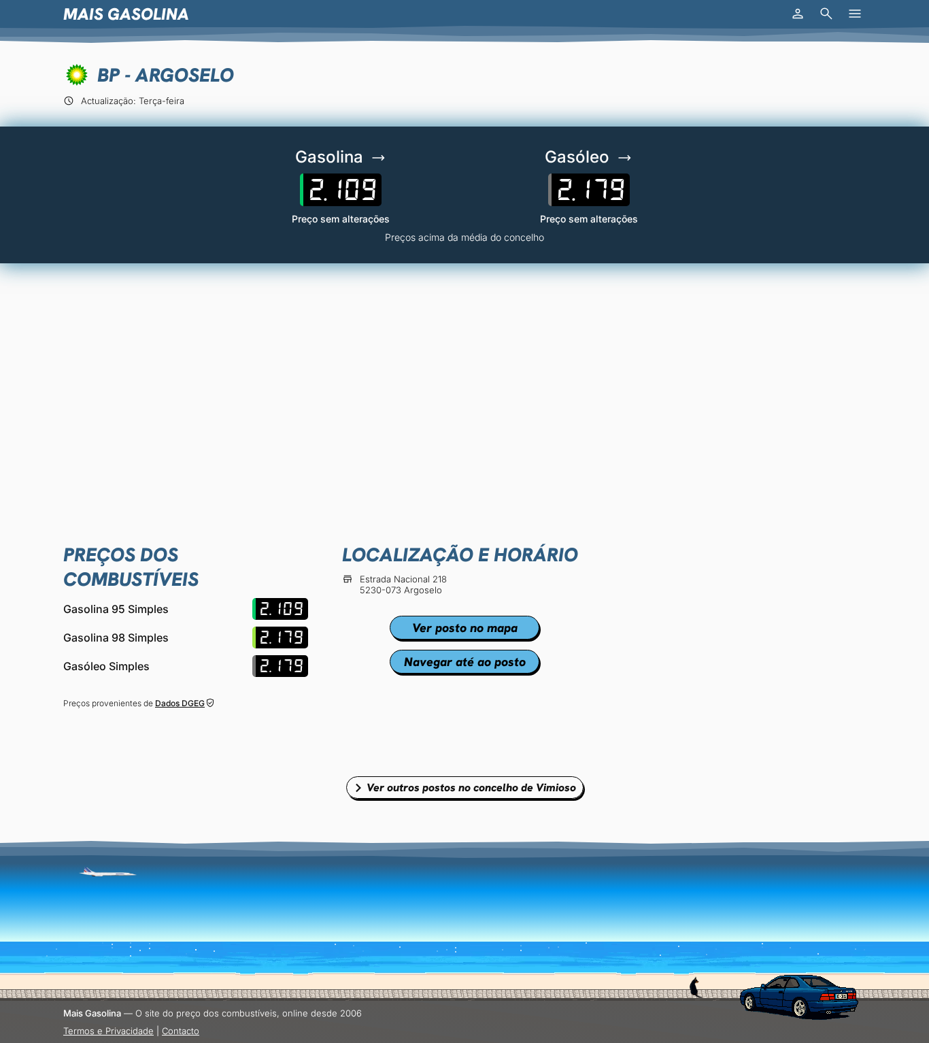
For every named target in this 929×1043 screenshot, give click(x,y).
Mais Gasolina (126, 13)
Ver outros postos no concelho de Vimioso (471, 787)
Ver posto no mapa (465, 627)
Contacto (180, 1030)
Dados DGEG (180, 703)
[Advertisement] (464, 379)
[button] (798, 13)
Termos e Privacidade (108, 1030)
